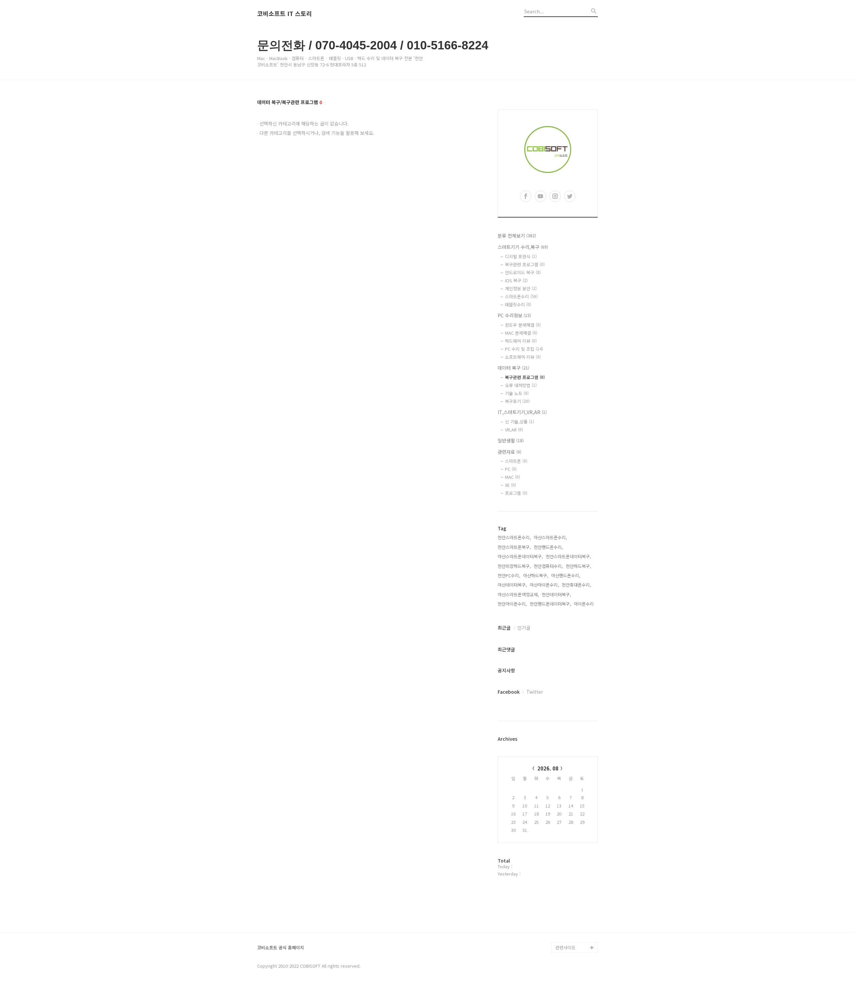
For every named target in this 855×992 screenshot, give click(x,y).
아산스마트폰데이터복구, (520, 556)
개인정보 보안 (521, 288)
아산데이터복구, (512, 585)
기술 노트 (517, 393)
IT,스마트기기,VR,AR (522, 412)
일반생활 (511, 440)
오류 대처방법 (521, 385)
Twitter (534, 691)
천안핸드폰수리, (548, 547)
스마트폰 (516, 461)
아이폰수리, (584, 604)
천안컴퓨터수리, (548, 566)
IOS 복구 (516, 280)
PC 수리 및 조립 (524, 349)
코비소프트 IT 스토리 (284, 13)
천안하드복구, (578, 566)
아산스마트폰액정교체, (518, 594)
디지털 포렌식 (521, 256)
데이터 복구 (513, 367)
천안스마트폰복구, (514, 547)
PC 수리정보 (514, 315)
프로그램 (516, 493)
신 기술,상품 (519, 421)
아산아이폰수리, (544, 585)
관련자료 (509, 451)
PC (511, 469)
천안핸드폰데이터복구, (550, 604)
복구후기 (517, 401)
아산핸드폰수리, (565, 575)
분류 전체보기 (517, 235)
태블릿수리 (518, 304)
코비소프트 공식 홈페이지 (280, 947)
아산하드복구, (535, 575)
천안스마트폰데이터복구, (568, 556)
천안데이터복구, (556, 594)
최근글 (504, 627)
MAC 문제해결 (521, 333)
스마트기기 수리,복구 (523, 247)
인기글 (523, 627)
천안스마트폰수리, (514, 537)
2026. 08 (547, 768)
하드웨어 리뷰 (521, 341)
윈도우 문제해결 (523, 325)
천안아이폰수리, (512, 604)
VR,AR (514, 429)
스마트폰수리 (521, 296)
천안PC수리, (509, 575)
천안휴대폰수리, (576, 585)
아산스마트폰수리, (550, 537)
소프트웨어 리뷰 (523, 357)
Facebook (509, 691)
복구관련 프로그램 (525, 264)
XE (510, 485)
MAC (512, 477)
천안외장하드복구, (514, 566)
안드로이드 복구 (523, 272)
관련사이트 (565, 947)
